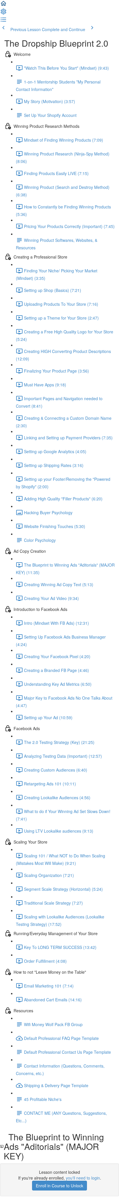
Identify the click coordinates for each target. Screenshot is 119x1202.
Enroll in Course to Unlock (59, 1185)
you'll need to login (83, 1178)
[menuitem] (3, 13)
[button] (3, 5)
